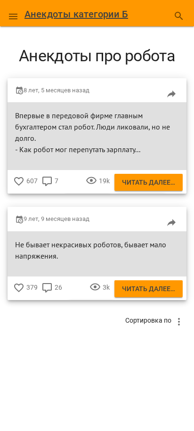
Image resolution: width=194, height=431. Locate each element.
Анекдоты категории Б (76, 14)
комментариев (47, 188)
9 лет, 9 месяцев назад (56, 218)
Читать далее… (148, 182)
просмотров (91, 188)
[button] (13, 13)
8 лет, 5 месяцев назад (56, 90)
